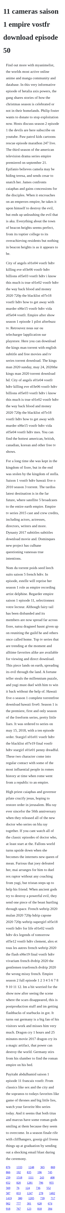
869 (53, 1167)
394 (50, 1208)
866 (8, 1172)
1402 (52, 1193)
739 (42, 1198)
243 (42, 1177)
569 (8, 1188)
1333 (19, 1167)
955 (51, 1182)
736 (38, 1188)
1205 (31, 1198)
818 (39, 1208)
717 (53, 1198)
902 (8, 1203)
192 (18, 1172)
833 (18, 1193)
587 (8, 1193)
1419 (9, 1198)
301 (29, 1203)
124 (27, 1188)
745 (50, 1172)
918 (8, 1208)
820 (18, 1182)
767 (18, 1208)
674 (50, 1203)
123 (29, 1208)
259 (8, 1177)
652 (8, 1182)
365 (42, 1167)
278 (41, 1193)
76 (17, 1188)
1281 (30, 1182)
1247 (30, 1193)
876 (8, 1167)
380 (20, 1198)
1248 (31, 1167)
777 (18, 1203)
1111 (31, 1177)
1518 (19, 1177)
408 (52, 1177)
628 (39, 1203)
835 (29, 1172)
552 (48, 1188)
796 (41, 1182)
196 (39, 1172)
